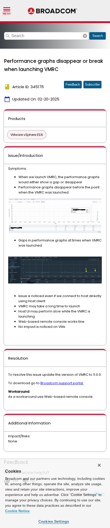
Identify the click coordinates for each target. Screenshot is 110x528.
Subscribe (92, 84)
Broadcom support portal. (62, 383)
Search (97, 36)
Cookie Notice (17, 511)
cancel (84, 35)
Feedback (72, 84)
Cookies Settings (53, 521)
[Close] (99, 465)
